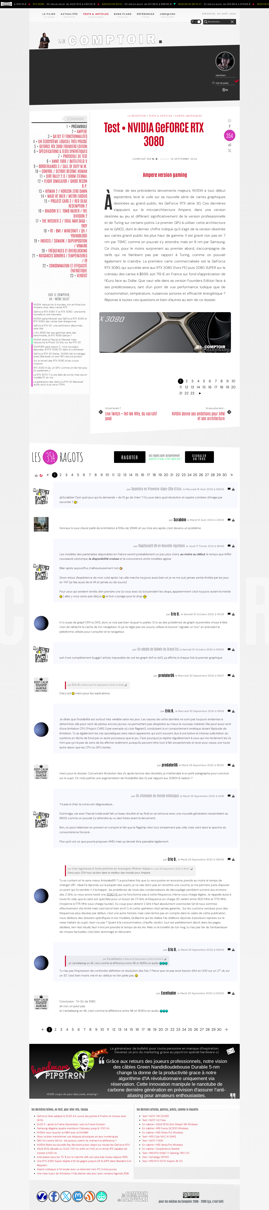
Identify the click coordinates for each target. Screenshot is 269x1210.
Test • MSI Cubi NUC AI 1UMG (159, 1136)
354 (229, 135)
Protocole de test (75, 155)
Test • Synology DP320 (155, 1157)
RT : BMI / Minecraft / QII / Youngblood (68, 233)
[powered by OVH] (42, 1196)
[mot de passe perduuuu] (225, 91)
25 (195, 475)
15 (204, 387)
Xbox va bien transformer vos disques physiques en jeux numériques (77, 1136)
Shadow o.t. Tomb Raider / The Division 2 (66, 213)
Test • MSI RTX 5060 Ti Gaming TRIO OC (166, 1153)
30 (224, 475)
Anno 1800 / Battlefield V (69, 160)
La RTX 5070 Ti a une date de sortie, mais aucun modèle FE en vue (60, 376)
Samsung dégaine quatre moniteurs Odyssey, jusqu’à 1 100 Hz (73, 1128)
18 (221, 387)
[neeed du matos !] (101, 1196)
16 (210, 387)
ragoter (129, 457)
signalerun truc (199, 457)
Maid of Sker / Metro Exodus (67, 195)
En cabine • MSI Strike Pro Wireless (162, 1132)
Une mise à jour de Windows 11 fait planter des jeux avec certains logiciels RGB (83, 1173)
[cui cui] (65, 1196)
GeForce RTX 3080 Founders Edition (63, 146)
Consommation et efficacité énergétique (68, 268)
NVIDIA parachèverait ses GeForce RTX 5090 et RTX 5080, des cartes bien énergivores (60, 320)
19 (227, 387)
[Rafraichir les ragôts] (41, 475)
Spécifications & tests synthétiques (63, 151)
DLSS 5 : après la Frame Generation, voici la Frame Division (71, 1124)
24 (189, 475)
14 (198, 387)
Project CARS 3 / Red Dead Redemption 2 (69, 203)
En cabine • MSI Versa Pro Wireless (162, 1144)
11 (181, 387)
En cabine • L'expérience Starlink (161, 1148)
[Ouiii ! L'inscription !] (225, 61)
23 (192, 393)
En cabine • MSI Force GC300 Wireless (165, 1128)
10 (233, 381)
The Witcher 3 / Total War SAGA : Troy (64, 223)
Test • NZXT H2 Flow (154, 1120)
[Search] (205, 22)
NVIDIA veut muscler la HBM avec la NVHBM (62, 1132)
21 (180, 393)
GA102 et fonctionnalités (70, 136)
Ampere (82, 131)
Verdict (82, 275)
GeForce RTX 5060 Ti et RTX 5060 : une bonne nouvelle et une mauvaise (59, 313)
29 (218, 475)
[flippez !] (77, 1196)
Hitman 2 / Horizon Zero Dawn (66, 190)
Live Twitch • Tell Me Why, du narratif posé (131, 416)
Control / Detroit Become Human (64, 170)
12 (186, 387)
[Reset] (232, 22)
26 (201, 475)
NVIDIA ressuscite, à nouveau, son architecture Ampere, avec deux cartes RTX (59, 306)
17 (215, 387)
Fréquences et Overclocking (67, 250)
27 (207, 475)
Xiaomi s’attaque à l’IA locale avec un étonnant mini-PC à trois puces (77, 1169)
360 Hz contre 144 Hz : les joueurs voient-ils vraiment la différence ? (77, 1140)
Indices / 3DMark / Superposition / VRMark (63, 243)
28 (213, 475)
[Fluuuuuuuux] (89, 1196)
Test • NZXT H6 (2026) (155, 1116)
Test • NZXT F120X (152, 1140)
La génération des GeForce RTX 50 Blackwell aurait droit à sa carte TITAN (58, 383)
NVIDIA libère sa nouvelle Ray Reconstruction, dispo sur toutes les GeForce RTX (83, 1144)
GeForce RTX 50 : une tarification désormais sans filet (58, 327)
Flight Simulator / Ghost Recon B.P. (65, 183)
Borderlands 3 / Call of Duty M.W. (63, 165)
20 (233, 387)
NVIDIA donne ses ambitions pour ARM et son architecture (198, 416)
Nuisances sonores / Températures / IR (63, 258)
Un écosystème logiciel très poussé (62, 141)
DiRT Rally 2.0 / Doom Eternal (66, 175)
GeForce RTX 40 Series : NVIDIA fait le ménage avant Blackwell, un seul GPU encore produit (59, 355)
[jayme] (53, 1196)
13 (192, 387)
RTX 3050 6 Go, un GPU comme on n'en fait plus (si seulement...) (60, 369)
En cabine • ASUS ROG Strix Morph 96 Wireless (170, 1124)
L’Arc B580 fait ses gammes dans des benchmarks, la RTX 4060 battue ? (54, 334)
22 (186, 393)
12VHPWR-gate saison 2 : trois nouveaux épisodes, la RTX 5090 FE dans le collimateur (58, 348)
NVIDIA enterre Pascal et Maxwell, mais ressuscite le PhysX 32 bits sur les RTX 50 (57, 341)
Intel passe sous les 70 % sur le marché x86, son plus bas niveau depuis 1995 (82, 1157)
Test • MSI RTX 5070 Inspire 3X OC (162, 1161)
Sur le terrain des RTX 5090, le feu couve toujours (56, 362)
